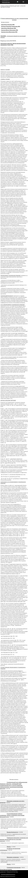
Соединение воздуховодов (13, 867)
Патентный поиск (6, 2)
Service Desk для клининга (6, 869)
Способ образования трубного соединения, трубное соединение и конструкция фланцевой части (12, 815)
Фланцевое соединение (13, 857)
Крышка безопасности (12, 832)
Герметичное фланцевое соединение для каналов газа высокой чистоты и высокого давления (14, 839)
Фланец (9, 846)
